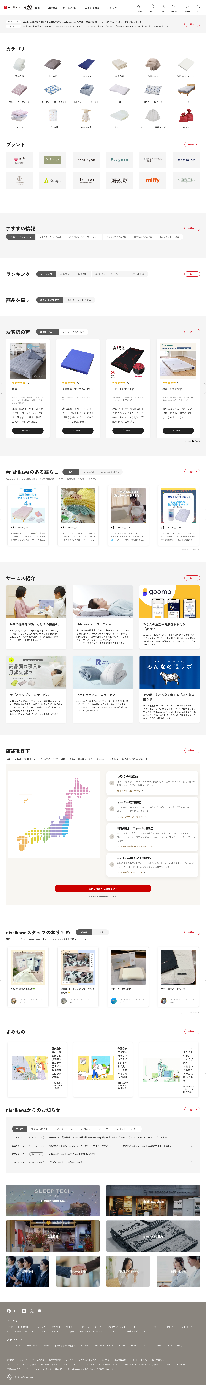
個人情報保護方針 (49, 1364)
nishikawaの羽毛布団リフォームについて (136, 846)
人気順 (101, 932)
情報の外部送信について (17, 1369)
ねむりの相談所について (128, 790)
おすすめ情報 (55, 1359)
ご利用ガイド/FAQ (139, 1359)
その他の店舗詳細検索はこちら (103, 896)
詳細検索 (11, 1359)
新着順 (84, 932)
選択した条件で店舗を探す (103, 888)
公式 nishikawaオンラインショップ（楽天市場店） (90, 1369)
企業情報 (105, 1359)
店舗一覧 (23, 1359)
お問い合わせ (158, 1359)
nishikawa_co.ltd (23, 527)
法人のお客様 (120, 1359)
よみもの (70, 1359)
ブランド (12, 1340)
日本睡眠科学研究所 (87, 1359)
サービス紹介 (38, 1359)
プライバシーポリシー (71, 1364)
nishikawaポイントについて (130, 872)
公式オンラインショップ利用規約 (21, 1364)
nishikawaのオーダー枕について (132, 816)
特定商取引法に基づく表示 (175, 1364)
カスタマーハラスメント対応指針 (48, 1369)
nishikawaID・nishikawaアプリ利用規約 (141, 1364)
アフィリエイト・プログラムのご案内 (103, 1364)
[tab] (20, 237)
